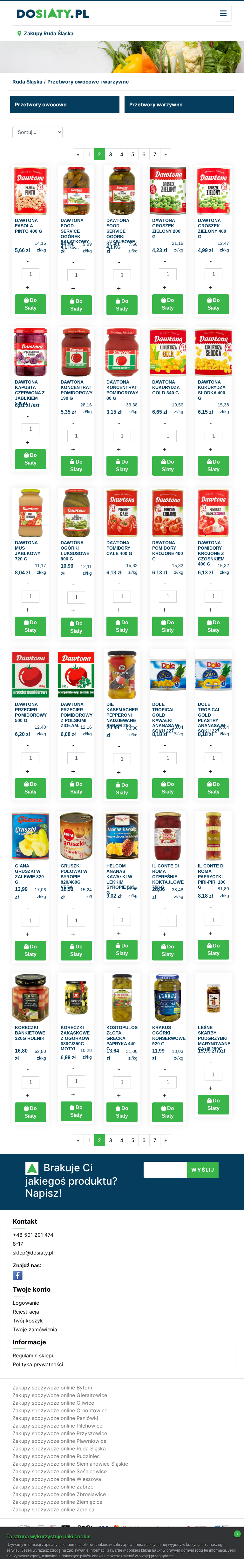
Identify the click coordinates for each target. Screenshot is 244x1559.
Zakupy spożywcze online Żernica (53, 1509)
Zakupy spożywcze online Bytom (52, 1387)
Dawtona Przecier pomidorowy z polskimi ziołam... (76, 715)
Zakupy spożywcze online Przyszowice (59, 1433)
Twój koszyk (28, 1320)
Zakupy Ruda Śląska (48, 33)
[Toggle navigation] (223, 13)
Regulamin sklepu (34, 1355)
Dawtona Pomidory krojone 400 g (167, 550)
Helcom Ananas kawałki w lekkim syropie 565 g (120, 879)
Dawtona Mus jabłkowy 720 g (27, 550)
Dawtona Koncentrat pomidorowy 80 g (122, 389)
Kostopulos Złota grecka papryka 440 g (122, 1038)
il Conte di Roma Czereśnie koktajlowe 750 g (168, 876)
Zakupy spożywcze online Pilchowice (57, 1425)
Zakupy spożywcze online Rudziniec (56, 1456)
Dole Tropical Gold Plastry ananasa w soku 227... (211, 717)
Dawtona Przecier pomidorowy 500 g (31, 712)
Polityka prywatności (38, 1364)
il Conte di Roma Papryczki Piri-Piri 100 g (212, 876)
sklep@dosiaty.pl (33, 1252)
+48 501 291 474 (33, 1235)
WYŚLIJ (202, 1170)
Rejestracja (26, 1311)
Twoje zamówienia (35, 1329)
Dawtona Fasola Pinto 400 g (28, 226)
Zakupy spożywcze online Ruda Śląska (59, 1448)
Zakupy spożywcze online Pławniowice (59, 1441)
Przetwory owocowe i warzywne (88, 81)
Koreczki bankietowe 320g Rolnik (30, 1033)
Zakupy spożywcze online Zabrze (52, 1486)
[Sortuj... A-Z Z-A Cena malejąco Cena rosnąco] (37, 132)
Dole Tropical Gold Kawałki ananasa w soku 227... (165, 717)
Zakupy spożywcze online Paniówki (55, 1418)
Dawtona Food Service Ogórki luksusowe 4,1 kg (120, 234)
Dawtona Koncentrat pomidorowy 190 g (76, 389)
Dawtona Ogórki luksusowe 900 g (75, 550)
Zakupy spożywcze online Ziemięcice (57, 1502)
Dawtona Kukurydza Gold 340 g (166, 387)
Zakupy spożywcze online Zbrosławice (59, 1494)
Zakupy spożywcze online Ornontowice (59, 1410)
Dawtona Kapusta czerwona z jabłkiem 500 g (30, 392)
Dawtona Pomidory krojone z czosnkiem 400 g (211, 553)
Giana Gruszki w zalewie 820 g (29, 873)
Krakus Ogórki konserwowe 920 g (169, 1035)
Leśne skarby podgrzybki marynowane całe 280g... (214, 1038)
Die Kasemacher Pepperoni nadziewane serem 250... (122, 715)
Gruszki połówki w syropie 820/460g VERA (74, 876)
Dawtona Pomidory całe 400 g (119, 548)
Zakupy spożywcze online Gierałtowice (59, 1395)
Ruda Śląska (27, 81)
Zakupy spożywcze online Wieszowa (56, 1479)
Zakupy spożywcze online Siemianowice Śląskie (70, 1464)
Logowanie (26, 1303)
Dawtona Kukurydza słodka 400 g (211, 389)
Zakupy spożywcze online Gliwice (53, 1403)
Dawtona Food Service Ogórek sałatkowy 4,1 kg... (75, 234)
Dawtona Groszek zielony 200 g (166, 228)
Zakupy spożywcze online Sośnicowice (59, 1471)
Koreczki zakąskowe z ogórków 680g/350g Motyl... (75, 1038)
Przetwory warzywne (156, 104)
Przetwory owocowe (41, 104)
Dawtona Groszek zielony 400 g (212, 228)
